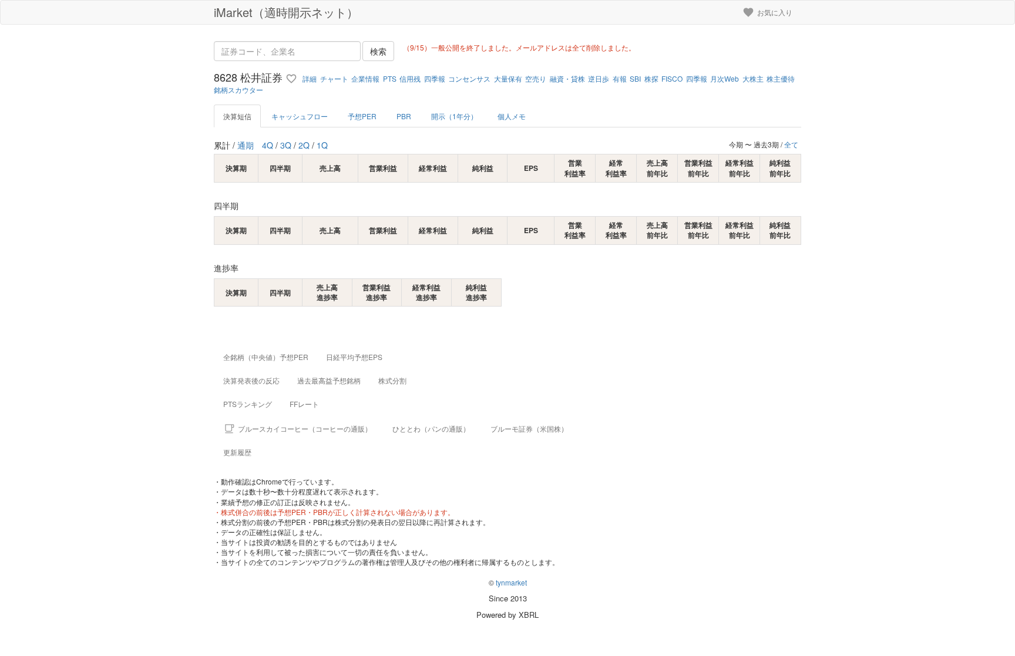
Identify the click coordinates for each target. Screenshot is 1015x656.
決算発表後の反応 (251, 380)
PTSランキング (247, 404)
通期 (245, 145)
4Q (267, 145)
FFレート (304, 404)
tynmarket (511, 582)
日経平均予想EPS (354, 357)
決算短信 (237, 116)
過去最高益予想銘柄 (329, 380)
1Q (322, 145)
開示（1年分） (454, 116)
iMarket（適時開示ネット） (286, 12)
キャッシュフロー (299, 116)
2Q (304, 145)
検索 (378, 51)
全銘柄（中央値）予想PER (265, 357)
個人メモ (512, 116)
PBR (403, 116)
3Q (285, 145)
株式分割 (392, 380)
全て (791, 144)
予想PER (362, 116)
